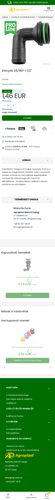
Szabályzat (11, 403)
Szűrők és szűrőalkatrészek (23, 17)
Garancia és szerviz (15, 446)
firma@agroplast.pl (23, 227)
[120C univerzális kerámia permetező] (27, 336)
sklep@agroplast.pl (13, 477)
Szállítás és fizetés (14, 416)
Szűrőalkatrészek (45, 17)
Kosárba (27, 118)
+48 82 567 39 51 (21, 223)
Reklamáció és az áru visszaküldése (22, 450)
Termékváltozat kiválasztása (27, 360)
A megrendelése (14, 429)
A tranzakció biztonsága (17, 395)
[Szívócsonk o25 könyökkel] (27, 266)
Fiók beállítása (12, 433)
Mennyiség (6, 101)
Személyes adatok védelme (19, 399)
